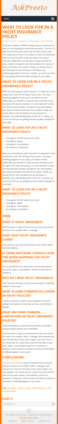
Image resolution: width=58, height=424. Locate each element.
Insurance (22, 41)
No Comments (47, 41)
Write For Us (27, 421)
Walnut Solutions (29, 418)
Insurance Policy (24, 388)
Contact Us (44, 421)
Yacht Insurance (33, 41)
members (49, 340)
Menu (6, 19)
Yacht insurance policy (11, 363)
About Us (13, 421)
